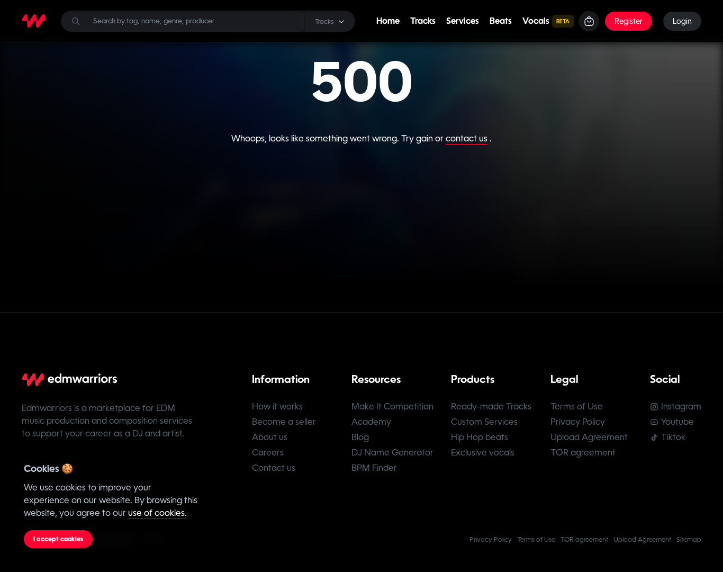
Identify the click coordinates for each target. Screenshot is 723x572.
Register (628, 21)
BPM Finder (374, 468)
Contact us (273, 468)
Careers (268, 453)
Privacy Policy (577, 422)
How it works (277, 406)
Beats (501, 21)
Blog (360, 437)
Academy (371, 422)
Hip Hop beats (479, 437)
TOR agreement (583, 453)
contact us (466, 138)
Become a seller (284, 422)
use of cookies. (157, 513)
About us (269, 437)
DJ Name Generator (392, 453)
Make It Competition (392, 406)
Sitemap (688, 539)
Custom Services (484, 422)
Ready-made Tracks (491, 406)
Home (388, 21)
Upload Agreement (589, 437)
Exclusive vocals (482, 453)
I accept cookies (58, 539)
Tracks (423, 21)
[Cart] (589, 21)
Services (462, 21)
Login (682, 21)
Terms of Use (576, 406)
